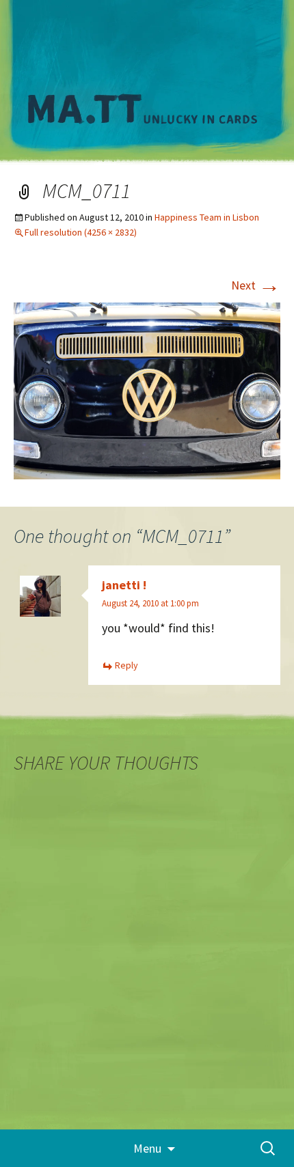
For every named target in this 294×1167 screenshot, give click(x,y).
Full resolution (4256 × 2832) (81, 232)
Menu (147, 1148)
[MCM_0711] (147, 389)
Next (255, 285)
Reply (126, 665)
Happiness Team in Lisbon (207, 217)
